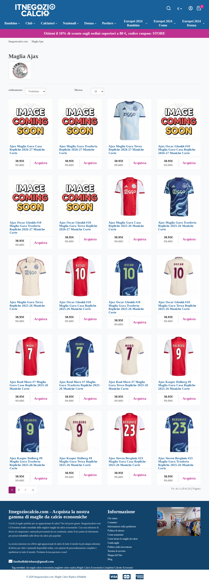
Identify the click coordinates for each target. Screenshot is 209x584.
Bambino (10, 23)
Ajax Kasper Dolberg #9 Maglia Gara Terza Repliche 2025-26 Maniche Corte (78, 462)
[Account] (191, 9)
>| (33, 489)
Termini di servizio (117, 551)
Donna (89, 23)
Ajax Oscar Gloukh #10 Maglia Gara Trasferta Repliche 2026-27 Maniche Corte (27, 227)
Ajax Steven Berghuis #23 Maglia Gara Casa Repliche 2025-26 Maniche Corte (127, 462)
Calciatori (47, 23)
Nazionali (69, 23)
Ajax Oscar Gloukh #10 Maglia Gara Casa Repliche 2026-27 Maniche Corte (176, 150)
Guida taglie (113, 542)
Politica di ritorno (116, 530)
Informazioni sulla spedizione (122, 526)
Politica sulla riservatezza (120, 547)
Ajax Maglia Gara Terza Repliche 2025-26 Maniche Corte (27, 305)
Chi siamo (112, 518)
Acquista (40, 163)
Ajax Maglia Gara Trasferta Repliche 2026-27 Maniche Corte (78, 150)
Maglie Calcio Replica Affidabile (70, 576)
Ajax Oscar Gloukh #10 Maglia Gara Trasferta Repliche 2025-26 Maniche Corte (126, 307)
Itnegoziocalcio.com (18, 41)
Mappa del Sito (115, 555)
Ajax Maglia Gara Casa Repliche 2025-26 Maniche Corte (126, 226)
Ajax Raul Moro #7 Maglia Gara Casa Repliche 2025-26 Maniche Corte (29, 385)
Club (29, 23)
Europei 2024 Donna (191, 23)
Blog (110, 559)
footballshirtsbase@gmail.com (33, 561)
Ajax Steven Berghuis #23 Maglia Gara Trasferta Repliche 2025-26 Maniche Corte (175, 463)
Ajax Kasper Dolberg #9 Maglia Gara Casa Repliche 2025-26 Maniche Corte (176, 385)
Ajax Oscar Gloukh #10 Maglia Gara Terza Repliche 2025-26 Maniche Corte (177, 305)
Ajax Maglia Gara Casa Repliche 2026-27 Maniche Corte (27, 150)
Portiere (107, 23)
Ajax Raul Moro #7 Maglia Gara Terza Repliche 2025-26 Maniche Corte (128, 385)
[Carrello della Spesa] (199, 9)
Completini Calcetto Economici (118, 567)
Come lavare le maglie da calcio (123, 538)
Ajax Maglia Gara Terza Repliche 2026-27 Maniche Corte (126, 150)
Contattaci (112, 522)
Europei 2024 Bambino (133, 23)
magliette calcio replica (65, 567)
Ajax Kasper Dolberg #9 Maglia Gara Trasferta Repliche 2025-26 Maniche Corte (27, 463)
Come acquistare (115, 534)
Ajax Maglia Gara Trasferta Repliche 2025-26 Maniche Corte (177, 226)
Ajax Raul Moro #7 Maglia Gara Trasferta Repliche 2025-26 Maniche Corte (79, 385)
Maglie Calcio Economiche (90, 567)
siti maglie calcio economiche (40, 567)
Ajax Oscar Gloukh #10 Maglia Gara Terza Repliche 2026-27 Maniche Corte (78, 226)
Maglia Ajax (37, 41)
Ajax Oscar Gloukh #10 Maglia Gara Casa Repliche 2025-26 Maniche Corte (77, 305)
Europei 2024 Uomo (163, 23)
